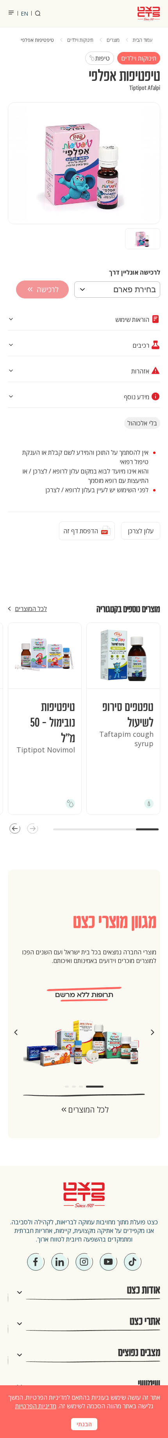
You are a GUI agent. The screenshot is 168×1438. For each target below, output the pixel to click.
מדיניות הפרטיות (35, 1406)
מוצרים (113, 40)
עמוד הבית (142, 40)
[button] (32, 829)
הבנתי (84, 1424)
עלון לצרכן (141, 531)
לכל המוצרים (31, 608)
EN (24, 13)
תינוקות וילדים (80, 40)
